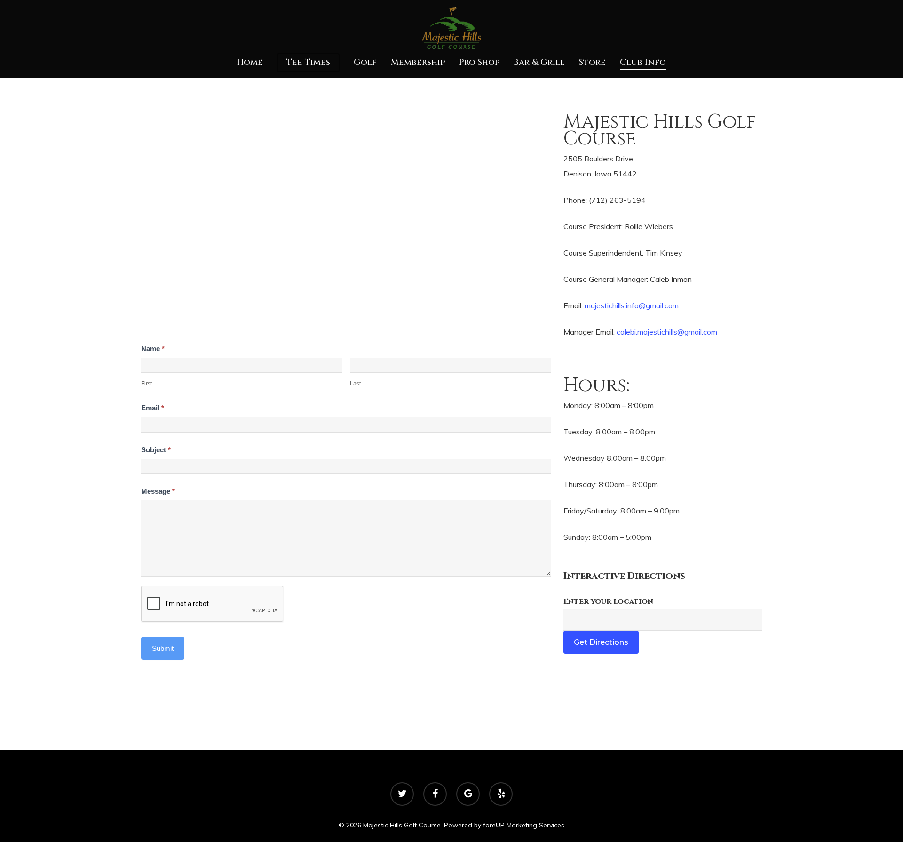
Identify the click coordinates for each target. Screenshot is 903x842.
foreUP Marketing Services (523, 825)
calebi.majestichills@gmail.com (667, 332)
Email (152, 408)
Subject (156, 450)
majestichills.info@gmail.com (632, 305)
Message (158, 491)
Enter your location (608, 601)
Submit (163, 648)
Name (153, 349)
